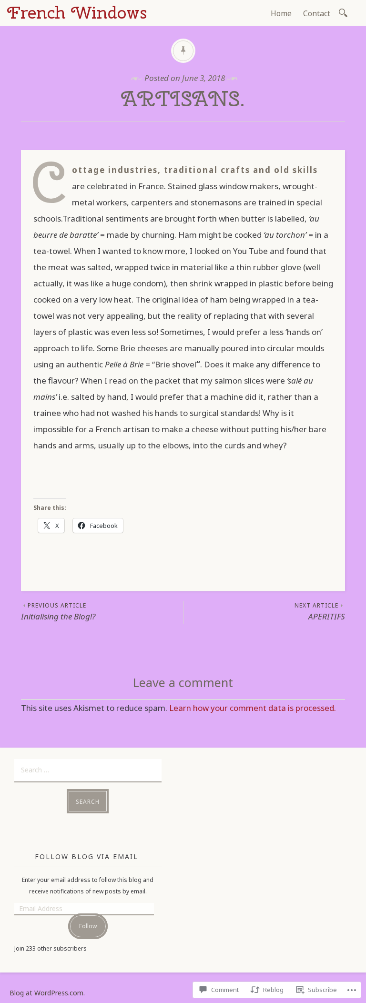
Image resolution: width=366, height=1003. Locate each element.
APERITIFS (320, 611)
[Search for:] (345, 12)
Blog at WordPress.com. (47, 992)
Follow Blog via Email (86, 856)
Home (281, 13)
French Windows (77, 12)
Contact (316, 13)
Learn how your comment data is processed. (252, 707)
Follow (88, 926)
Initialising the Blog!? (58, 611)
